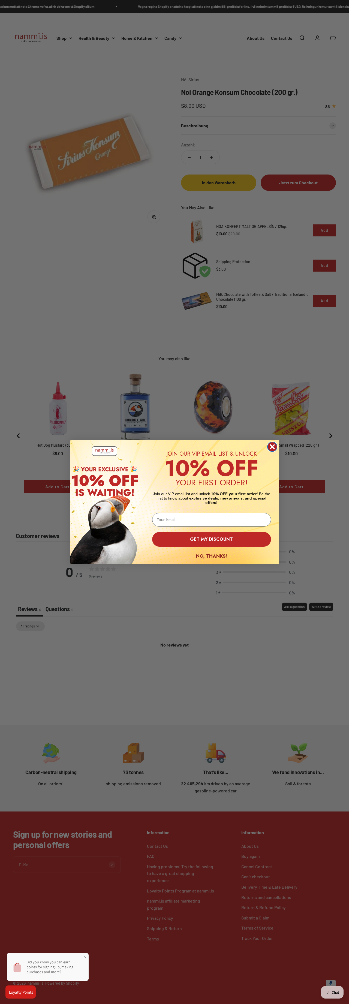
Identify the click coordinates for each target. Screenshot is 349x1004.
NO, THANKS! (211, 556)
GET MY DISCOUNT (211, 539)
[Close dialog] (272, 447)
